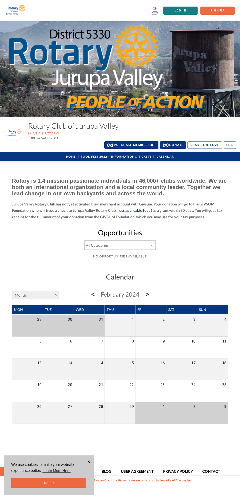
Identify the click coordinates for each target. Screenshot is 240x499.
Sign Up (217, 10)
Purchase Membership (134, 145)
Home (71, 156)
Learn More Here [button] (56, 471)
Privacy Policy (178, 471)
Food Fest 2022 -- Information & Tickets (116, 156)
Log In (180, 10)
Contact (211, 471)
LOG (229, 145)
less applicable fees (134, 210)
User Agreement (137, 471)
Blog (107, 471)
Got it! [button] (49, 483)
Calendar (165, 156)
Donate (176, 145)
